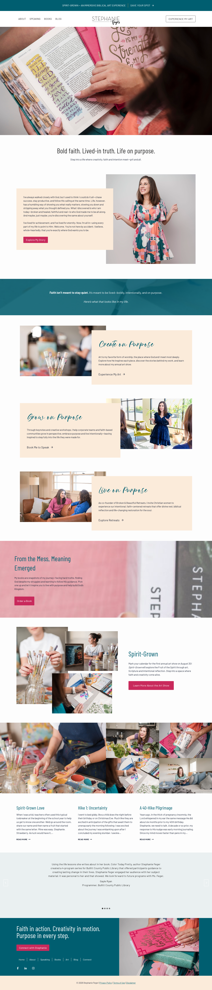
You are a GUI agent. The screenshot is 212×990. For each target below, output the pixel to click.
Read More (22, 839)
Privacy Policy (106, 983)
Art (67, 959)
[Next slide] (206, 882)
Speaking (35, 18)
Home (22, 959)
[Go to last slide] (5, 882)
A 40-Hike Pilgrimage (156, 807)
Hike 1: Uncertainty (92, 807)
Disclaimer (131, 983)
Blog (58, 18)
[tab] (102, 908)
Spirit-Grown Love (30, 807)
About (22, 18)
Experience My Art (181, 18)
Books (48, 18)
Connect (87, 959)
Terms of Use (119, 983)
